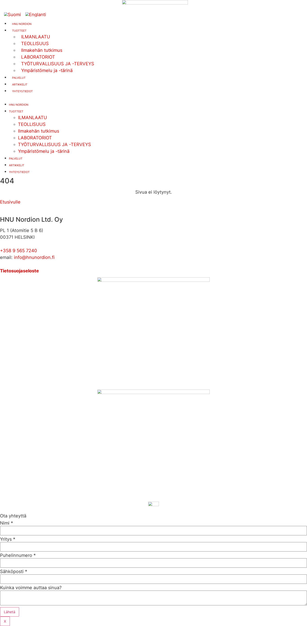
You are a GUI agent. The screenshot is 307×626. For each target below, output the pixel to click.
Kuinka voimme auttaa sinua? (31, 587)
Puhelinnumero (18, 555)
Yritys (7, 539)
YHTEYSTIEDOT (22, 91)
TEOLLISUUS (32, 124)
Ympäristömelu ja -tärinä (47, 70)
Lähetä (9, 612)
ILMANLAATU (32, 117)
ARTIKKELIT (19, 84)
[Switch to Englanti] (35, 14)
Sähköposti (13, 571)
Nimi (6, 523)
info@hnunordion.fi (34, 257)
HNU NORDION (21, 24)
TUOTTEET (16, 111)
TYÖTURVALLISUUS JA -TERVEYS (54, 144)
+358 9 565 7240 (18, 250)
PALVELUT (19, 77)
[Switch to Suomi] (12, 14)
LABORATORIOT (35, 137)
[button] (153, 97)
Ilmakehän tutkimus (38, 131)
